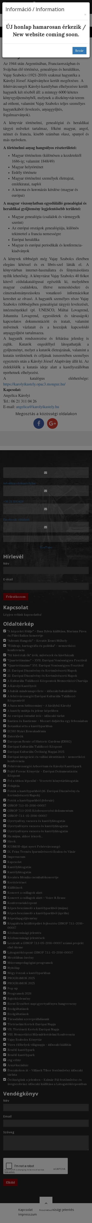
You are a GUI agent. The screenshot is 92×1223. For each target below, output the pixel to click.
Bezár (79, 51)
